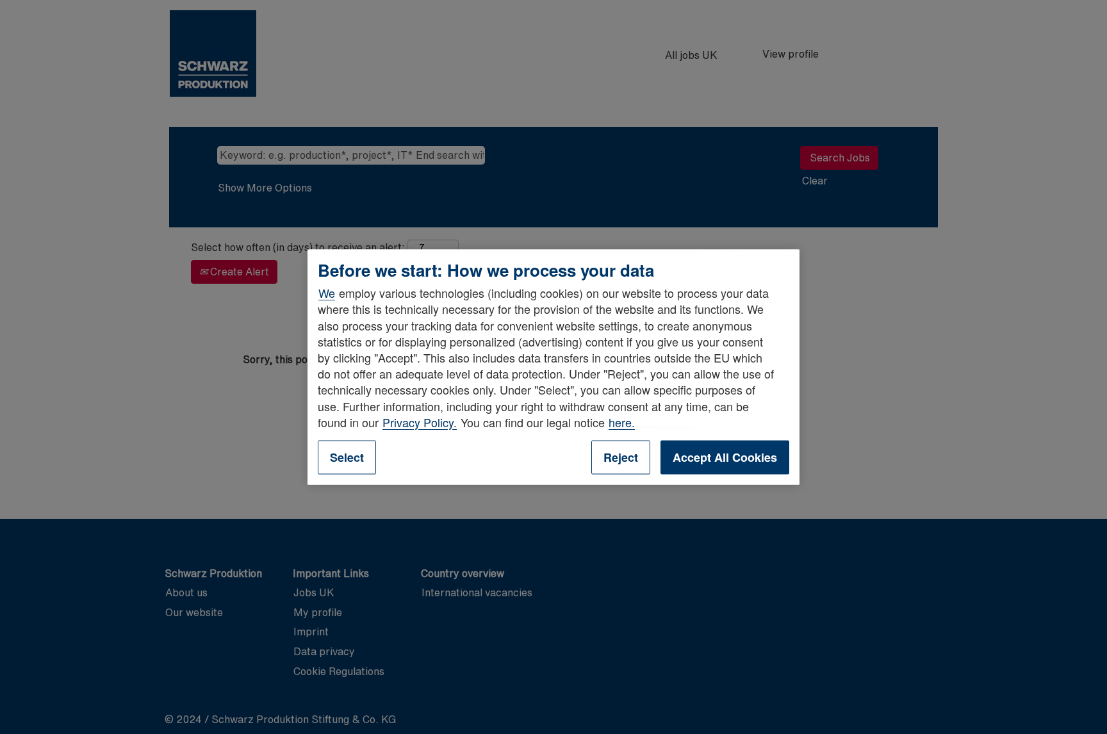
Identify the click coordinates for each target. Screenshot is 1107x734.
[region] (554, 367)
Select (347, 456)
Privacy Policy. (419, 421)
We (326, 292)
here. (622, 421)
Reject (620, 456)
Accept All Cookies (725, 456)
